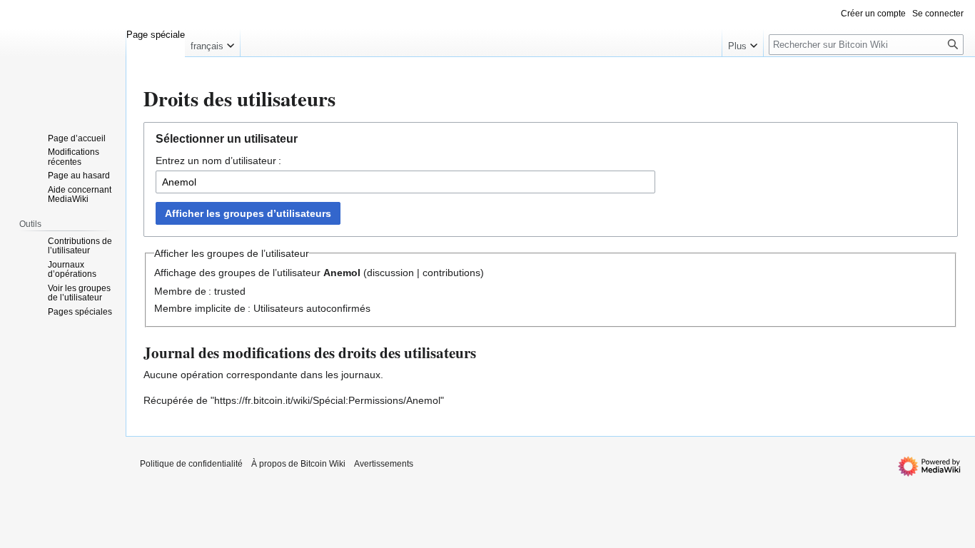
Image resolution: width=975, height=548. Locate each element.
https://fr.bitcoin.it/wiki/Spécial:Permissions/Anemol (327, 400)
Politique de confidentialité (191, 464)
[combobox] (405, 182)
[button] (212, 43)
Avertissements (383, 464)
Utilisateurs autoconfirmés (311, 308)
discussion (390, 272)
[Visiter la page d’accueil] (63, 57)
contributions (451, 272)
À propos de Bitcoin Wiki (298, 464)
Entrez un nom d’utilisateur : (218, 160)
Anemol (341, 272)
